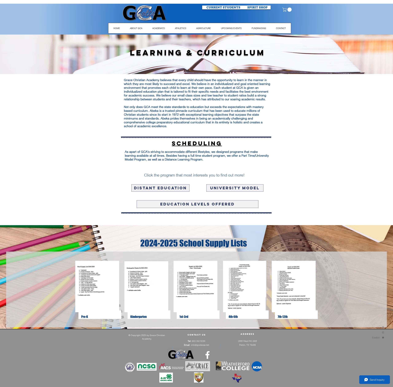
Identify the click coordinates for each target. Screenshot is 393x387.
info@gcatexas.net (200, 345)
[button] (287, 10)
